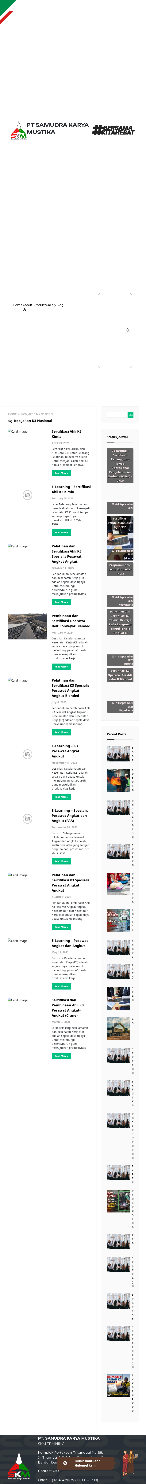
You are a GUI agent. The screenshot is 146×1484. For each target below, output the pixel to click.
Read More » (61, 473)
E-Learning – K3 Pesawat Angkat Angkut (65, 751)
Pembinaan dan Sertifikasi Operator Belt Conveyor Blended (71, 620)
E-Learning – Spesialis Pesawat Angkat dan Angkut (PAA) (70, 815)
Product (39, 305)
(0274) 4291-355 (64, 1480)
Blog (59, 305)
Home (17, 305)
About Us (27, 307)
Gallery (51, 305)
